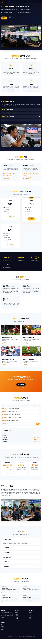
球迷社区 (16, 617)
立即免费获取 (21, 384)
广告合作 (2, 624)
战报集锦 (16, 618)
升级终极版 (11, 244)
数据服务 (2, 627)
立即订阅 (31, 218)
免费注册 (30, 612)
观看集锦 (25, 364)
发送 (37, 423)
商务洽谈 (2, 629)
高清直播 (16, 612)
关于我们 (30, 618)
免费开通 (10, 216)
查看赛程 (10, 17)
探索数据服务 (27, 178)
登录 (30, 614)
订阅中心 (30, 615)
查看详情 (4, 342)
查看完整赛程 (6, 178)
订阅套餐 (16, 615)
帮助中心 (30, 617)
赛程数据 (16, 614)
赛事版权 (2, 626)
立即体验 (3, 17)
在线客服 (2, 630)
